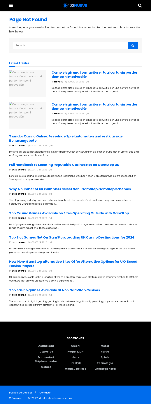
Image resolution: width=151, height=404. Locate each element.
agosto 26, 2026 (38, 145)
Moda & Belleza (75, 369)
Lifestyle (75, 363)
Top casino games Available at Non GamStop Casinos (54, 290)
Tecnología (105, 363)
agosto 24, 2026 (38, 169)
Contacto (45, 392)
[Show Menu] (11, 5)
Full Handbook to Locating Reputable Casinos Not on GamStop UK (64, 164)
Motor (105, 346)
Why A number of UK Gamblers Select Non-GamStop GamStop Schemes (70, 189)
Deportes (46, 351)
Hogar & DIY (75, 351)
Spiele (105, 357)
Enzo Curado (19, 145)
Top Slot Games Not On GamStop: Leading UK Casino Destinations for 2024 (71, 237)
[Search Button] (140, 5)
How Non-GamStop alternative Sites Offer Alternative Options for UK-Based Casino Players (73, 263)
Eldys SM (59, 81)
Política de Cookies (20, 392)
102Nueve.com (17, 398)
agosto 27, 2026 (75, 81)
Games (46, 367)
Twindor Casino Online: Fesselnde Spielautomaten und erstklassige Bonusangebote (66, 138)
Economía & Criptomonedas (46, 359)
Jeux (75, 357)
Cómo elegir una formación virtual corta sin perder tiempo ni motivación (94, 74)
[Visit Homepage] (75, 5)
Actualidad (46, 346)
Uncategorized (105, 369)
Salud (105, 351)
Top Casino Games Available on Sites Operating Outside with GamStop (69, 213)
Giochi (75, 346)
